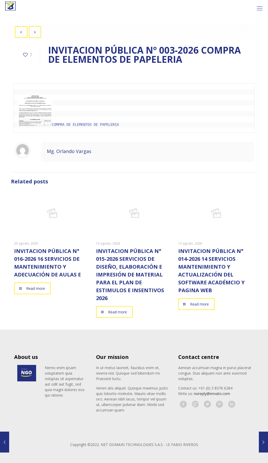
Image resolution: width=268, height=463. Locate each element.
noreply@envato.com (212, 393)
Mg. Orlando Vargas (69, 151)
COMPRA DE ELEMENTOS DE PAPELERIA (85, 124)
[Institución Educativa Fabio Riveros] (10, 8)
